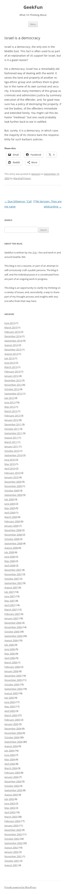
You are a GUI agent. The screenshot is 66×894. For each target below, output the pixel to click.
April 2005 (9, 711)
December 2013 (12, 349)
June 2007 (9, 596)
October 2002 (11, 838)
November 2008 (13, 534)
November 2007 (13, 574)
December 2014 (12, 336)
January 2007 (11, 618)
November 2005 (13, 680)
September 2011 (13, 433)
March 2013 (10, 367)
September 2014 (13, 340)
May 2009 (9, 508)
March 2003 (10, 816)
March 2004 (10, 768)
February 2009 (12, 521)
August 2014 (11, 345)
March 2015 (10, 327)
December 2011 (12, 424)
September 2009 (13, 495)
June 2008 (9, 556)
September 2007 (13, 583)
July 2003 (9, 799)
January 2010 (11, 477)
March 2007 (10, 609)
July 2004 (9, 750)
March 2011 (10, 442)
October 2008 (11, 539)
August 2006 (11, 640)
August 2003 (11, 794)
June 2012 (9, 402)
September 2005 (13, 689)
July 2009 (9, 499)
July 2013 (9, 358)
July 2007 (9, 592)
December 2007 (12, 570)
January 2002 (11, 852)
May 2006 (9, 653)
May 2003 (9, 808)
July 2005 (9, 697)
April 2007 (9, 605)
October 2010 (11, 451)
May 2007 (9, 600)
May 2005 (9, 706)
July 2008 (9, 552)
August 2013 (11, 354)
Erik (35, 252)
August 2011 (11, 437)
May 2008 (9, 561)
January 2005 (11, 724)
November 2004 (13, 733)
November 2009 (13, 486)
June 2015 (9, 323)
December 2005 (12, 675)
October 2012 (11, 389)
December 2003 (12, 781)
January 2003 (11, 825)
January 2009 (11, 525)
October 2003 (11, 785)
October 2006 (11, 631)
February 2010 (12, 473)
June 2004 (9, 755)
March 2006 (10, 662)
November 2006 (13, 627)
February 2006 (12, 666)
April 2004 (9, 763)
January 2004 (11, 777)
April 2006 (9, 658)
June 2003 (9, 803)
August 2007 (11, 587)
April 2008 (9, 565)
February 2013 (12, 371)
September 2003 (13, 790)
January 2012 (11, 420)
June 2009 (9, 503)
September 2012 (13, 393)
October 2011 (11, 428)
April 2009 (9, 512)
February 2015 (12, 332)
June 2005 (9, 702)
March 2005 (10, 715)
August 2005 (11, 693)
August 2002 (11, 847)
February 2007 (12, 614)
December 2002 (12, 830)
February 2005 (12, 719)
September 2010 (13, 455)
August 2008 (11, 547)
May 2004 (9, 759)
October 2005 (11, 684)
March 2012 (10, 411)
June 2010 (9, 459)
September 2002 (13, 843)
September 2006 (13, 636)
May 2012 (9, 406)
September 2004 (13, 741)
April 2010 (9, 468)
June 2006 (9, 649)
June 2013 (9, 362)
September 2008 (13, 543)
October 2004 (11, 737)
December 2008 (12, 530)
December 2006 (12, 622)
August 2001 (11, 865)
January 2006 (11, 671)
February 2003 (12, 821)
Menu (33, 24)
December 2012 (12, 380)
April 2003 (9, 812)
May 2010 (9, 464)
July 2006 (9, 644)
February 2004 (12, 772)
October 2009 (11, 490)
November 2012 (13, 384)
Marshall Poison (22, 178)
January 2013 (11, 376)
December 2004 (12, 728)
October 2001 (11, 860)
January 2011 (11, 446)
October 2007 (11, 578)
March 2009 (10, 517)
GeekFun (33, 7)
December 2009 (12, 481)
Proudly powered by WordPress (20, 887)
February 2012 (12, 415)
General (35, 174)
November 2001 (13, 856)
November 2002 (13, 834)
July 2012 (9, 398)
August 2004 (11, 746)
